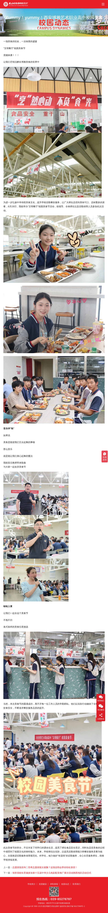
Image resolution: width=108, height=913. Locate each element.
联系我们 (76, 884)
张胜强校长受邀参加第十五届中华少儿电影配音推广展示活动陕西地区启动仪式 (51, 872)
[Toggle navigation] (103, 4)
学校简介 (31, 884)
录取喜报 (54, 884)
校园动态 (39, 29)
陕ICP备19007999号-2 (76, 906)
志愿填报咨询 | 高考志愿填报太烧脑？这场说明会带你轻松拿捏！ (44, 867)
